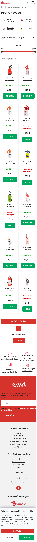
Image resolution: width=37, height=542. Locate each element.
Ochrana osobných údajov (18, 441)
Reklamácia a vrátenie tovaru (18, 444)
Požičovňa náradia (18, 462)
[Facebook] (18, 488)
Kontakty (18, 433)
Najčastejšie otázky (18, 465)
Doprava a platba (18, 436)
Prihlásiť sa (9, 415)
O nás (19, 459)
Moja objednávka (18, 447)
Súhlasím (26, 537)
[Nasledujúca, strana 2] (18, 328)
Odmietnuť (9, 537)
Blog (18, 467)
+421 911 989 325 (21, 482)
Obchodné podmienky (18, 438)
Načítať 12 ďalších (19, 321)
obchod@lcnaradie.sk (21, 478)
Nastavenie (17, 531)
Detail (27, 139)
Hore (20, 340)
